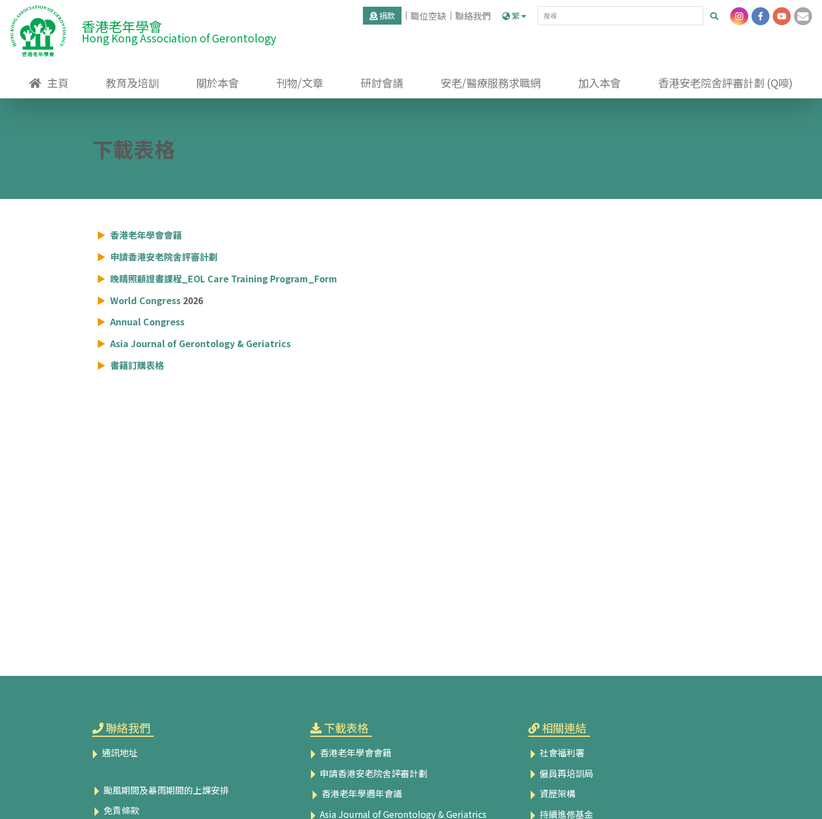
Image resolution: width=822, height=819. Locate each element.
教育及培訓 (132, 83)
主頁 (57, 83)
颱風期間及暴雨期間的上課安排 (165, 790)
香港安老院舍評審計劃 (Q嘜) (725, 83)
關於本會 (217, 83)
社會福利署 (560, 752)
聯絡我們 (473, 15)
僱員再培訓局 (565, 773)
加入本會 (599, 83)
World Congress (145, 300)
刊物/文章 (299, 83)
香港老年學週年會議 (360, 793)
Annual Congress (147, 321)
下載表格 (346, 727)
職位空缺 (428, 15)
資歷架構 (556, 793)
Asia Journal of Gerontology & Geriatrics (200, 343)
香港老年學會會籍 (146, 235)
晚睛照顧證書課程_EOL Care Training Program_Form (223, 278)
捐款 (386, 15)
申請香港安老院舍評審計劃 (164, 256)
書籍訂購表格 (137, 365)
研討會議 (382, 83)
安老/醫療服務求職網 (491, 83)
